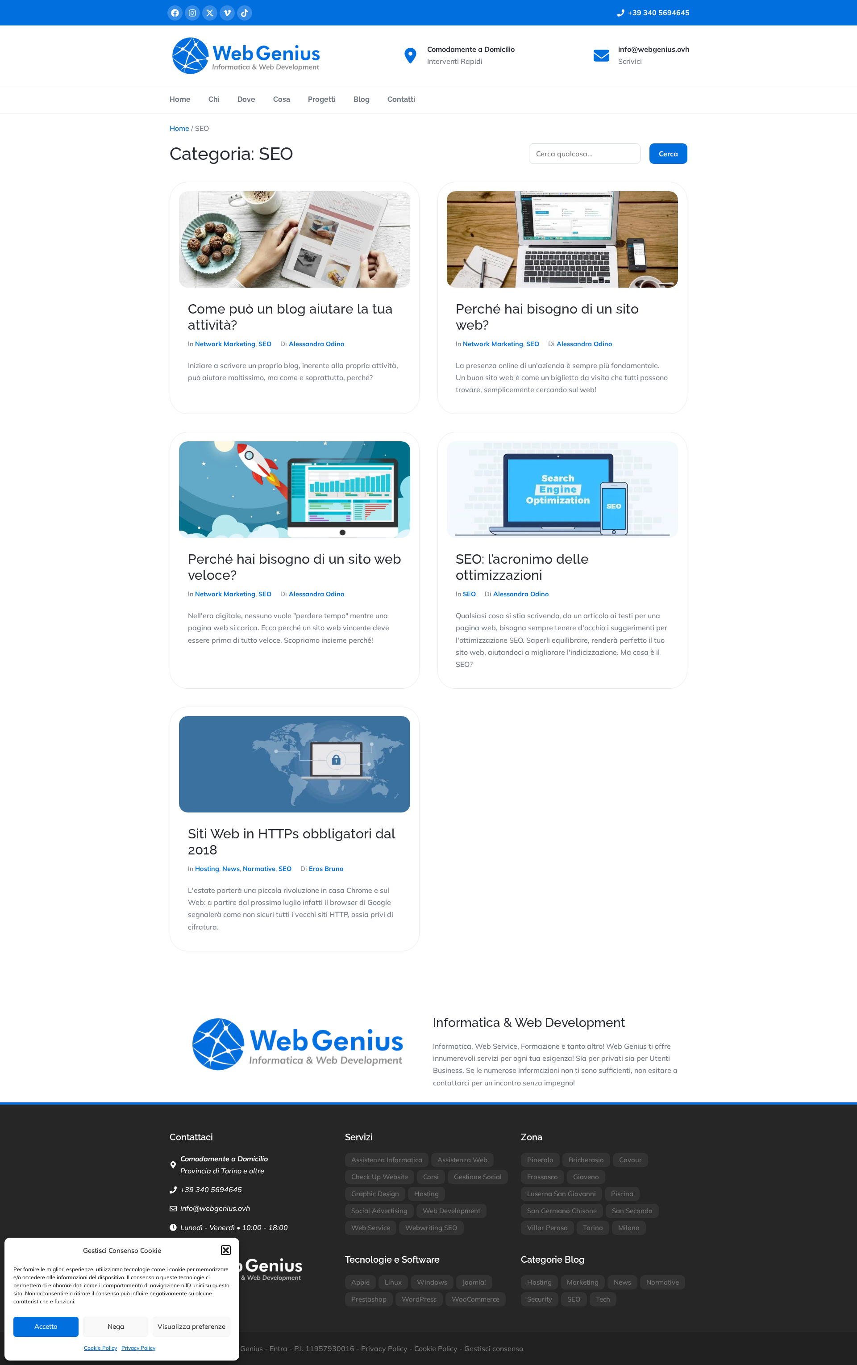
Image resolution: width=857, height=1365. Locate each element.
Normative (259, 869)
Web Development (451, 1210)
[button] (225, 1250)
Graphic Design (375, 1193)
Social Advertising (379, 1210)
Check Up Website (379, 1176)
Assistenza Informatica (386, 1160)
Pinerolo (540, 1160)
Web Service (370, 1227)
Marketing (583, 1282)
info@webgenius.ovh (215, 1208)
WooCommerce (475, 1299)
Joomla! (474, 1282)
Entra (278, 1348)
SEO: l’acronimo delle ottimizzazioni (522, 567)
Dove (246, 99)
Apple (360, 1282)
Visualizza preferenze (191, 1326)
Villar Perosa (547, 1227)
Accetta (46, 1326)
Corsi (431, 1176)
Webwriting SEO (431, 1227)
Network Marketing (225, 344)
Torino (593, 1227)
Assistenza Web (462, 1160)
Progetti (322, 99)
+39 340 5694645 (211, 1189)
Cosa (281, 99)
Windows (432, 1282)
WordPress (419, 1299)
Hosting (207, 869)
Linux (393, 1282)
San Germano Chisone (562, 1210)
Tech (603, 1299)
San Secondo (632, 1210)
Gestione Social (478, 1176)
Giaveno (586, 1176)
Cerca (668, 153)
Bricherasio (586, 1160)
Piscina (622, 1193)
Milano (629, 1227)
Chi (214, 99)
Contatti (401, 99)
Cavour (630, 1160)
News (231, 869)
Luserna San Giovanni (561, 1193)
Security (539, 1299)
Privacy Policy (138, 1347)
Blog (362, 99)
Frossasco (542, 1176)
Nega (116, 1326)
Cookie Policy (100, 1347)
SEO (264, 344)
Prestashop (369, 1299)
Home (180, 99)
